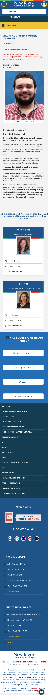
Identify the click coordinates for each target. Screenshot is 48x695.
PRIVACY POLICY (8, 473)
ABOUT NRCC (7, 406)
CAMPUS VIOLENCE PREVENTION (14, 411)
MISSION (5, 447)
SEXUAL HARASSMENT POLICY (13, 478)
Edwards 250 (17, 326)
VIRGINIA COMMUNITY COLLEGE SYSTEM (31, 662)
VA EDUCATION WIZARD (11, 488)
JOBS (3, 442)
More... (11, 642)
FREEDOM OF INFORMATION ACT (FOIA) (17, 432)
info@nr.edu (39, 691)
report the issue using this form (21, 677)
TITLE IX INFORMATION (11, 483)
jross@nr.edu (12, 315)
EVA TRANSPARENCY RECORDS (13, 493)
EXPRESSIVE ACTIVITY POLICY (13, 427)
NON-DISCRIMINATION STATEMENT (15, 463)
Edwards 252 (17, 271)
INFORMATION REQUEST (11, 437)
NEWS (4, 457)
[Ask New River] (41, 692)
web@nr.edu (37, 688)
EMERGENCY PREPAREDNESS (12, 422)
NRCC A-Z (5, 468)
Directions (13, 591)
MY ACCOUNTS (7, 452)
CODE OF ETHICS (8, 417)
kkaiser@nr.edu (13, 261)
